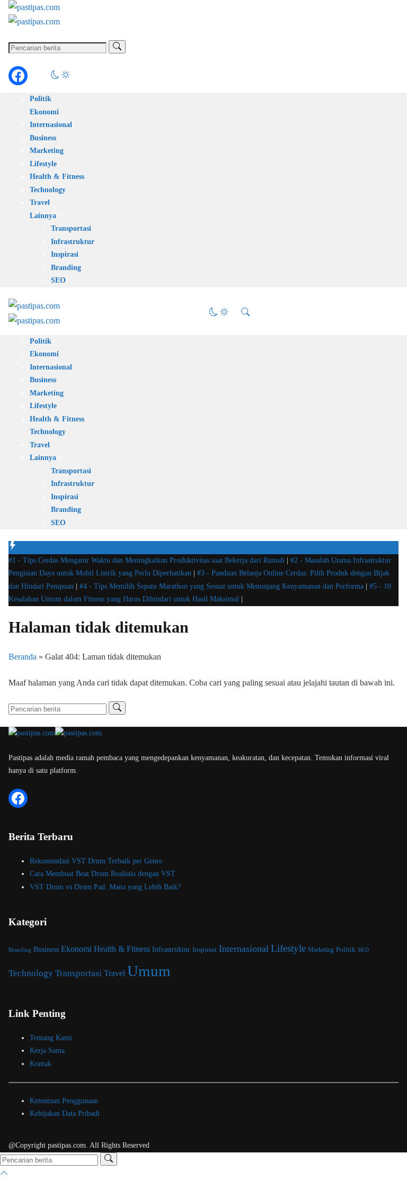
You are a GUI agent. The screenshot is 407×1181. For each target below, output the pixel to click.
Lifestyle (43, 164)
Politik (40, 99)
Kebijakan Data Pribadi (65, 1113)
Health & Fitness (57, 177)
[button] (60, 75)
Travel (40, 202)
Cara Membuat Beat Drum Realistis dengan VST (102, 874)
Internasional (51, 125)
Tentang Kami (51, 1038)
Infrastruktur (72, 242)
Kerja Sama (47, 1050)
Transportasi (71, 228)
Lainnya (43, 216)
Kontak (40, 1064)
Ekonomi (44, 112)
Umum (149, 970)
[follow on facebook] (18, 75)
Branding (66, 268)
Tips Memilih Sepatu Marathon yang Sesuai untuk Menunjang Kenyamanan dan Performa (222, 586)
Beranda (22, 656)
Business (43, 138)
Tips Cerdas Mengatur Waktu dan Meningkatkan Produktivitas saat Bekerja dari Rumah (147, 560)
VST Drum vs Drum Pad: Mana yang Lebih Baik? (105, 887)
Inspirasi (64, 254)
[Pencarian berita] (117, 46)
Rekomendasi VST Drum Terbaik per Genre (96, 861)
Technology (48, 190)
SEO (58, 280)
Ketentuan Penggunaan (64, 1101)
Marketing (47, 151)
